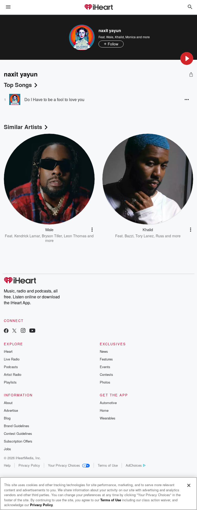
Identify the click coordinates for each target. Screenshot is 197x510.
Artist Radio (12, 374)
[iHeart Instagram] (23, 331)
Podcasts (11, 366)
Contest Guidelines (18, 433)
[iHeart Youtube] (32, 331)
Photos (105, 382)
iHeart (8, 351)
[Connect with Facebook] (6, 331)
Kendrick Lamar (27, 235)
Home (104, 410)
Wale (109, 37)
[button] (186, 58)
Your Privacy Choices (64, 465)
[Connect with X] (14, 331)
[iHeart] (98, 7)
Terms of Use (108, 465)
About (8, 402)
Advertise (11, 410)
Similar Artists (23, 127)
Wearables (107, 418)
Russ (160, 235)
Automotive (108, 402)
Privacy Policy (29, 465)
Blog (7, 418)
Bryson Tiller (52, 235)
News (104, 351)
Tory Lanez (144, 235)
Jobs (7, 448)
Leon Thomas (75, 235)
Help (7, 465)
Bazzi (129, 235)
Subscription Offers (18, 441)
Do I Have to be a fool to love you (54, 99)
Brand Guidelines (16, 425)
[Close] (188, 485)
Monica (130, 37)
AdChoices (134, 465)
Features (106, 359)
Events (105, 366)
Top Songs (18, 85)
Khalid (119, 37)
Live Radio (11, 359)
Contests (106, 374)
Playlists (10, 382)
